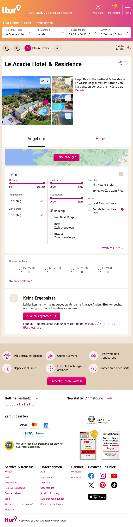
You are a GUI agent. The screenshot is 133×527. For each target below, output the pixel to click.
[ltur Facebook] (91, 478)
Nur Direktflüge (64, 217)
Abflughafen (43, 29)
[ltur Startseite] (11, 9)
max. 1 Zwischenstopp (64, 226)
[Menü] (109, 416)
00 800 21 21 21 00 (20, 404)
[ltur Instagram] (103, 478)
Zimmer (105, 29)
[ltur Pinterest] (103, 487)
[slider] (10, 183)
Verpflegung (16, 194)
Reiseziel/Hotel (13, 29)
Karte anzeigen (66, 157)
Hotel (27, 23)
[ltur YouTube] (114, 478)
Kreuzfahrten (44, 23)
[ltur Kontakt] (129, 47)
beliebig (59, 211)
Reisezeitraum (77, 29)
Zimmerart (15, 208)
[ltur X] (91, 487)
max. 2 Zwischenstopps (65, 235)
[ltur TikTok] (114, 487)
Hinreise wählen (18, 261)
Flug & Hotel (11, 23)
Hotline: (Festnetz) (49, 13)
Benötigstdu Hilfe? (120, 47)
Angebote (36, 138)
